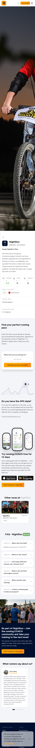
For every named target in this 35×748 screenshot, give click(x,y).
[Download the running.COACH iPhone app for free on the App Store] (9, 478)
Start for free (25, 3)
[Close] (29, 738)
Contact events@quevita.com (11, 416)
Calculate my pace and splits (17, 365)
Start (4, 730)
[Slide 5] (20, 709)
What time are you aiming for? (15, 355)
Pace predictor (23, 730)
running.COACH (7, 727)
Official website (7, 302)
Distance (9, 278)
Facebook (7, 312)
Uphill (19, 278)
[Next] (31, 689)
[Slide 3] (17, 709)
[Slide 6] (22, 709)
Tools (21, 727)
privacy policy (9, 743)
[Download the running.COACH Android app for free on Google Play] (25, 478)
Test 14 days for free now (13, 485)
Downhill (30, 278)
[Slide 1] (13, 709)
